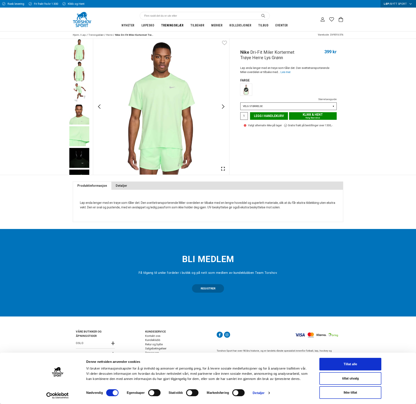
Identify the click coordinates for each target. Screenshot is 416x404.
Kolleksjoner (240, 25)
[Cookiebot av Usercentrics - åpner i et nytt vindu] (57, 395)
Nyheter (128, 25)
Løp (83, 35)
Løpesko (147, 25)
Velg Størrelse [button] (288, 106)
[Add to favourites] (224, 43)
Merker (217, 25)
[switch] (154, 392)
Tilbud (263, 25)
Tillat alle (350, 364)
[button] (79, 49)
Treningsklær (172, 25)
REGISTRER (208, 288)
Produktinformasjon (92, 185)
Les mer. (286, 72)
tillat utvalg (350, 378)
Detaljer (259, 393)
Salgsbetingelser (155, 348)
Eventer (281, 25)
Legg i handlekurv (269, 116)
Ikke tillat (350, 392)
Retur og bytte (154, 344)
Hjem (76, 35)
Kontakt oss (152, 335)
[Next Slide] (223, 106)
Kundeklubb (152, 340)
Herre (109, 35)
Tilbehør (197, 25)
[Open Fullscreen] (223, 168)
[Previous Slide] (99, 106)
